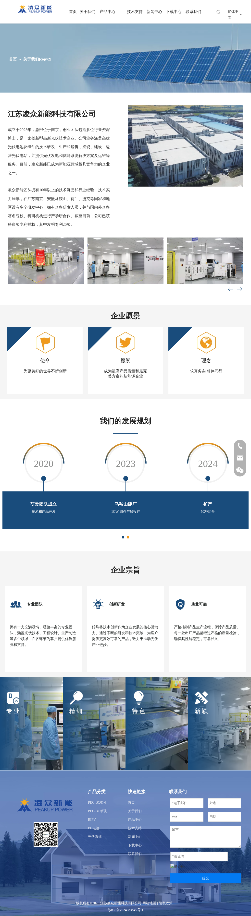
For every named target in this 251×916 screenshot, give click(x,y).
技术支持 (135, 828)
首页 (131, 802)
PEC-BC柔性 (97, 802)
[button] (239, 290)
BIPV (92, 819)
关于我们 (135, 811)
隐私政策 (166, 903)
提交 (205, 878)
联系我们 (135, 854)
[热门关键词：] (218, 12)
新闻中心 (135, 837)
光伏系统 (95, 837)
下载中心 (135, 845)
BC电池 (93, 828)
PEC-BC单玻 (97, 811)
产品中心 (135, 819)
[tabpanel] (43, 485)
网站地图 (149, 903)
